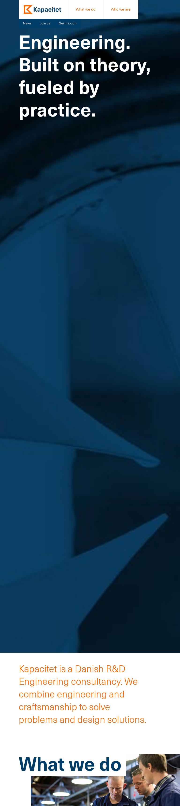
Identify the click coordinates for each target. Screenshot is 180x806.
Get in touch (67, 23)
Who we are (121, 9)
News (27, 23)
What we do (85, 9)
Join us (45, 23)
